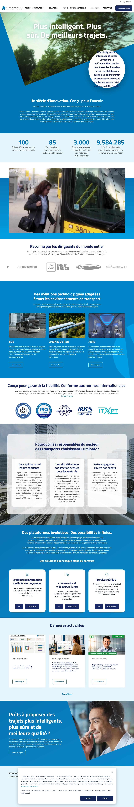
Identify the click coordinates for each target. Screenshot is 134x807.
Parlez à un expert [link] (17, 753)
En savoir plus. (67, 395)
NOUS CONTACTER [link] (124, 8)
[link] (12, 7)
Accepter (88, 798)
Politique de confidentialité (29, 786)
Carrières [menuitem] (13, 776)
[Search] (120, 2)
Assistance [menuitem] (14, 773)
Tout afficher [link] (67, 694)
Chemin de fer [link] (32, 606)
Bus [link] (19, 606)
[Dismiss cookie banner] (112, 772)
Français (128, 2)
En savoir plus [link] (16, 365)
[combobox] (127, 2)
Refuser (105, 798)
